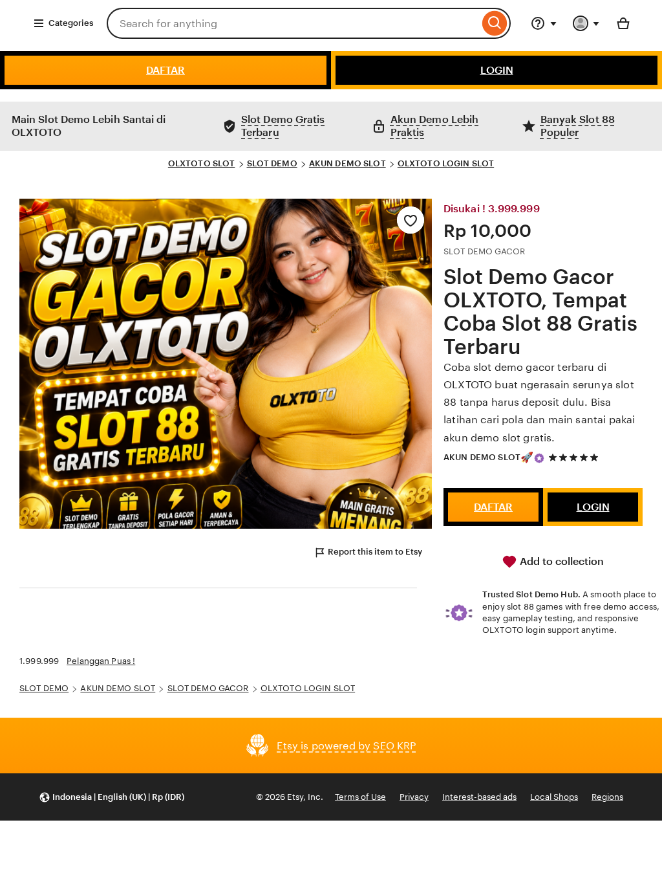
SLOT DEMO (272, 163)
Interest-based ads (479, 797)
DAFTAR (165, 70)
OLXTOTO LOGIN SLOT (446, 163)
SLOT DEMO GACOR (208, 688)
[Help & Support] (543, 23)
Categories (70, 23)
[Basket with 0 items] (623, 23)
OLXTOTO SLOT (201, 163)
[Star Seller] (539, 458)
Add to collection (560, 561)
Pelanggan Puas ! (101, 661)
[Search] (495, 23)
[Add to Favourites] (410, 220)
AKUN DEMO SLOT (347, 163)
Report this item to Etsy (375, 552)
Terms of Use (360, 797)
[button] (111, 797)
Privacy (414, 797)
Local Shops (554, 797)
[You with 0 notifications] (586, 23)
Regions (607, 797)
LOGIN (496, 70)
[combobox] (293, 23)
